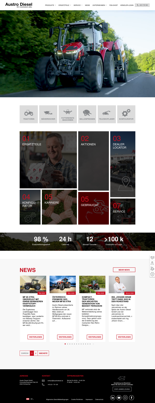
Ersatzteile (64, 5)
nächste (43, 353)
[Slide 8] (81, 344)
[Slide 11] (87, 344)
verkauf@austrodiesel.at (56, 381)
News (87, 5)
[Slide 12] (90, 344)
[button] (30, 399)
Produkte (50, 5)
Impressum (89, 399)
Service (77, 5)
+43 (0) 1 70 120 (52, 384)
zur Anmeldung (122, 389)
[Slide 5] (74, 344)
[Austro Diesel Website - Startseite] (18, 5)
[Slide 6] (76, 344)
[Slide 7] (78, 344)
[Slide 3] (69, 344)
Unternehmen (98, 5)
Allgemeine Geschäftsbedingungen (57, 399)
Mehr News (124, 269)
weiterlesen (35, 337)
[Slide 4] (72, 344)
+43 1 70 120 (143, 5)
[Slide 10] (85, 344)
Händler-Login (126, 5)
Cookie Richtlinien (77, 399)
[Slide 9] (83, 344)
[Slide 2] (67, 344)
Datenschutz (99, 399)
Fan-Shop (113, 5)
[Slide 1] (65, 344)
